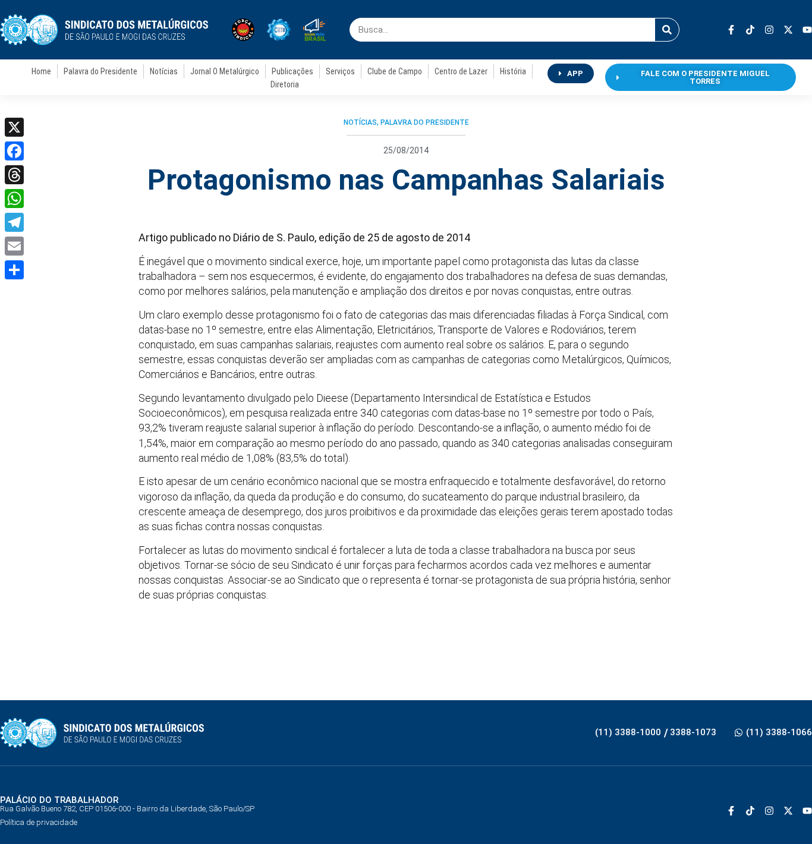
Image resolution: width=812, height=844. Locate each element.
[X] (14, 127)
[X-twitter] (788, 29)
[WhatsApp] (14, 198)
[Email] (14, 246)
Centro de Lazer (461, 71)
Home (41, 71)
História (513, 71)
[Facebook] (14, 151)
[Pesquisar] (667, 29)
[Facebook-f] (731, 29)
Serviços (340, 71)
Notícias (164, 71)
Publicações (292, 71)
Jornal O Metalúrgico (224, 71)
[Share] (14, 270)
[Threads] (14, 175)
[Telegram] (14, 222)
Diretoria (284, 84)
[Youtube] (807, 29)
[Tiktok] (750, 29)
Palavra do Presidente (100, 71)
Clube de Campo (394, 71)
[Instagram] (769, 29)
